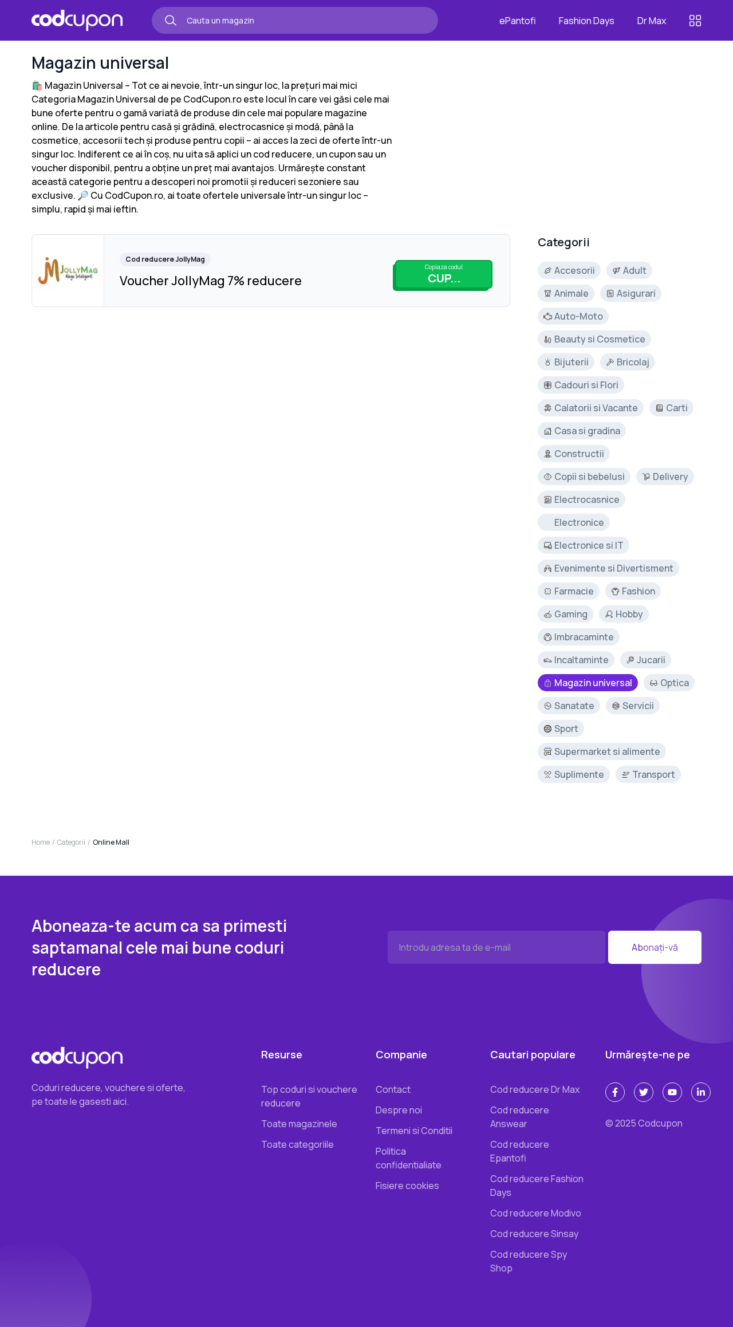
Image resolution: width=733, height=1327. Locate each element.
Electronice (579, 522)
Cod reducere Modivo (535, 1213)
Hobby (629, 614)
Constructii (579, 453)
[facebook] (615, 1092)
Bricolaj (633, 362)
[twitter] (643, 1092)
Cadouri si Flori (586, 385)
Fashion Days (586, 20)
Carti (677, 407)
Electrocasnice (587, 499)
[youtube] (672, 1092)
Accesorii (574, 270)
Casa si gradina (587, 430)
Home (40, 842)
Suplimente (579, 774)
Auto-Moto (578, 316)
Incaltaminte (581, 659)
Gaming (571, 614)
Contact (393, 1089)
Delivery (670, 476)
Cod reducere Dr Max (535, 1089)
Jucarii (651, 659)
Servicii (638, 705)
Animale (571, 293)
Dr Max (651, 20)
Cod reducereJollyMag (165, 259)
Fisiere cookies (407, 1185)
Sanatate (574, 705)
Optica (674, 682)
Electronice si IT (589, 545)
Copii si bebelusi (589, 476)
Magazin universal (593, 682)
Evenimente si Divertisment (613, 568)
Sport (566, 728)
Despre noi (399, 1110)
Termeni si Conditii (414, 1130)
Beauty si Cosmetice (599, 339)
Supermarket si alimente (607, 751)
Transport (653, 774)
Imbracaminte (584, 637)
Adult (635, 270)
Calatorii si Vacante (596, 407)
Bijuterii (571, 362)
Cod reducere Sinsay (534, 1233)
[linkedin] (701, 1092)
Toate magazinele (299, 1123)
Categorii (71, 842)
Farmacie (574, 591)
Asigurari (636, 293)
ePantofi (517, 20)
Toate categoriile (297, 1144)
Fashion (638, 591)
